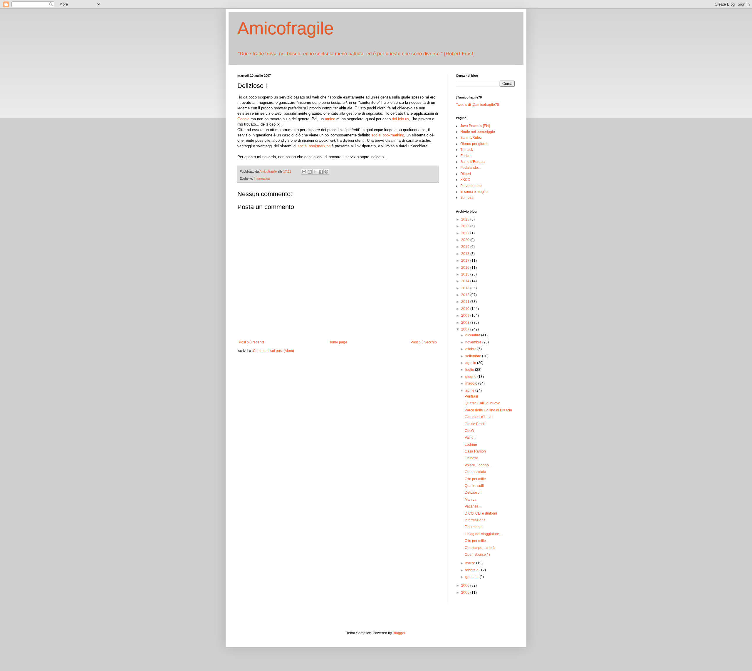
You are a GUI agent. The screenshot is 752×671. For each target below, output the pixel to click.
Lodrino (471, 445)
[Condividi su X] (315, 172)
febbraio (472, 570)
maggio (471, 383)
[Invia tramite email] (304, 172)
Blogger (399, 633)
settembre (473, 356)
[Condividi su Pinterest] (326, 172)
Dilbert (465, 174)
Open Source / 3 (478, 555)
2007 (465, 329)
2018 (465, 254)
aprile (470, 390)
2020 (465, 240)
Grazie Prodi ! (475, 424)
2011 (465, 302)
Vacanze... (473, 506)
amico (330, 119)
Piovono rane (471, 186)
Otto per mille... (477, 541)
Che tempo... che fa (480, 548)
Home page (337, 342)
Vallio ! (470, 437)
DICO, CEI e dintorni (481, 513)
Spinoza (467, 198)
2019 (465, 247)
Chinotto (471, 458)
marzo (470, 563)
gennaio (472, 577)
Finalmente (474, 527)
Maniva (470, 500)
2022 (465, 233)
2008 (465, 323)
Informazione (475, 520)
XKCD (465, 180)
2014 (465, 281)
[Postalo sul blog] (310, 172)
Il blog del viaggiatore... (483, 534)
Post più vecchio (424, 342)
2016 (465, 268)
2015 (465, 274)
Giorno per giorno (474, 144)
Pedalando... (470, 168)
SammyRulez (471, 138)
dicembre (473, 335)
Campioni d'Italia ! (479, 417)
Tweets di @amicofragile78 (477, 105)
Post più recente (252, 342)
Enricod (466, 156)
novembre (473, 342)
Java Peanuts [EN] (475, 126)
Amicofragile (285, 28)
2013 (465, 288)
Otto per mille (475, 479)
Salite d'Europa (472, 162)
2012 (465, 295)
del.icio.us (400, 119)
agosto (471, 363)
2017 (465, 260)
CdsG (469, 431)
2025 (465, 219)
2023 (465, 226)
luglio (470, 370)
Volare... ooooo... (478, 465)
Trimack (466, 150)
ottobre (471, 349)
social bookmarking (387, 135)
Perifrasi (471, 396)
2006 (465, 585)
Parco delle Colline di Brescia (488, 410)
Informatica (262, 178)
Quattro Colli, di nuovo (482, 403)
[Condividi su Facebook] (321, 172)
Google (243, 119)
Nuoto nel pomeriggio (477, 132)
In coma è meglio (474, 192)
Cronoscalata (475, 472)
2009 (465, 315)
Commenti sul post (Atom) (273, 351)
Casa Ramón (475, 451)
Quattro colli (474, 486)
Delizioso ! (473, 492)
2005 (465, 592)
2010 (465, 309)
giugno (471, 377)
